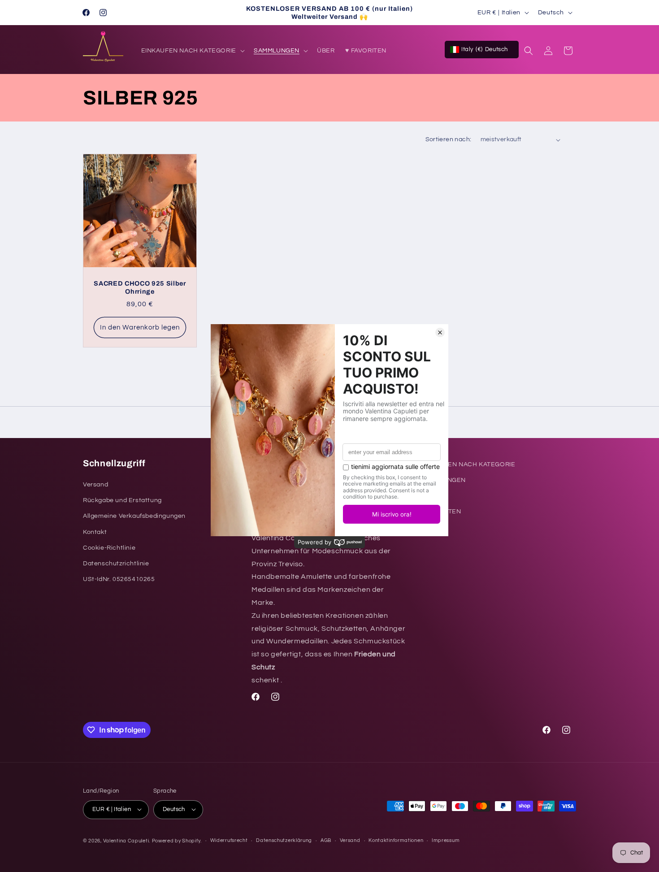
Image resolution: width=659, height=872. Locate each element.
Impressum (446, 840)
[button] (192, 50)
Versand (350, 840)
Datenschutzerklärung (284, 840)
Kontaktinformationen (396, 840)
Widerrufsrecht (229, 840)
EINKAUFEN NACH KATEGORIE (467, 464)
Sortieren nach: (448, 139)
